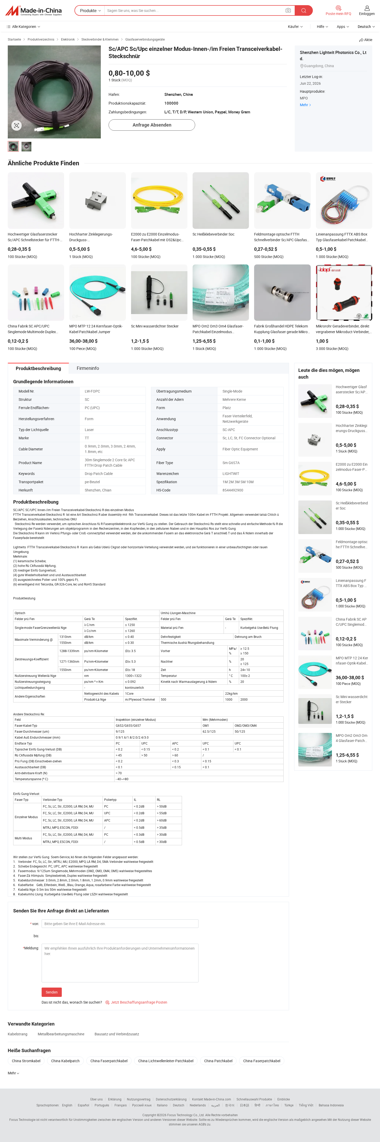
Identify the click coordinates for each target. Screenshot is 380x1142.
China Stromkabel (26, 1060)
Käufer (293, 26)
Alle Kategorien (24, 26)
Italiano (162, 1105)
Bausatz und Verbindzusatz (117, 1033)
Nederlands (198, 1105)
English (67, 1105)
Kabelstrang (17, 1033)
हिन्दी (257, 1105)
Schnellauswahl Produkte (254, 1099)
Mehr (304, 104)
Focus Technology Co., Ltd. (185, 1115)
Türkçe (288, 1105)
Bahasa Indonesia (331, 1105)
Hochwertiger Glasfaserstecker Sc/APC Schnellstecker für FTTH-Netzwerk (352, 389)
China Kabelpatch (65, 1060)
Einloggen (367, 13)
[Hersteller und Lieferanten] (33, 10)
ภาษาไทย (272, 1105)
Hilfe (320, 26)
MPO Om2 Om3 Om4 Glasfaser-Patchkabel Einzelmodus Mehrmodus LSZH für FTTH (352, 738)
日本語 (244, 1105)
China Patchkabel (218, 1060)
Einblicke (283, 1099)
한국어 (229, 1105)
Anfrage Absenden (152, 125)
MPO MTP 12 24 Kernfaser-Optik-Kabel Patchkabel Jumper (352, 660)
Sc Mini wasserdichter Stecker (352, 699)
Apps (341, 26)
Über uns (96, 1099)
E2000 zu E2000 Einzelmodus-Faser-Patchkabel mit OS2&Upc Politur (352, 467)
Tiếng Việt (306, 1105)
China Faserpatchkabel (108, 1060)
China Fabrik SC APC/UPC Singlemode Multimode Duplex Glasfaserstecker (352, 622)
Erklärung (114, 1099)
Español (83, 1105)
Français (121, 1105)
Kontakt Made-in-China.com (211, 1099)
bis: (36, 935)
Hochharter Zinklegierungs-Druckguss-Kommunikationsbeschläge (351, 428)
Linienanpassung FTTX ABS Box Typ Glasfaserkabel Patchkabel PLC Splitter (352, 583)
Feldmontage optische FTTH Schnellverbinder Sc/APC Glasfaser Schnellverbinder (352, 544)
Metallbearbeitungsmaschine (61, 1033)
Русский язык (141, 1105)
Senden (52, 992)
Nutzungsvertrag (138, 1099)
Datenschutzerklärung (171, 1099)
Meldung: (31, 947)
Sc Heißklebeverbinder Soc (352, 505)
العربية (215, 1105)
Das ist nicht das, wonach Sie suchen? (72, 1002)
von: (34, 923)
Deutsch (178, 1105)
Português (102, 1105)
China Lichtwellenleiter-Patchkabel (165, 1060)
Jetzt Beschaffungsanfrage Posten (136, 1002)
